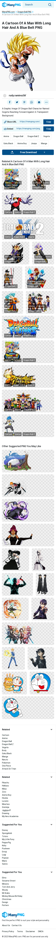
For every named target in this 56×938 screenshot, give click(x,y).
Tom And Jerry (8, 887)
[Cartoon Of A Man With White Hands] (28, 204)
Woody (5, 890)
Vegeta (46, 136)
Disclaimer (30, 931)
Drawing (5, 813)
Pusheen (6, 848)
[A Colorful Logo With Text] (28, 327)
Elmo (4, 878)
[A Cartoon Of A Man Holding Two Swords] (28, 485)
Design (5, 902)
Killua (4, 789)
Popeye (5, 858)
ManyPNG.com (8, 12)
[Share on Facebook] (9, 102)
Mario (4, 861)
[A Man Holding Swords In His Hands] (17, 584)
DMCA (40, 931)
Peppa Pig (6, 842)
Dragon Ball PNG (24, 12)
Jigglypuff (6, 810)
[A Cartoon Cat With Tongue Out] (42, 683)
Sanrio (5, 864)
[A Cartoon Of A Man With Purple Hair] (43, 253)
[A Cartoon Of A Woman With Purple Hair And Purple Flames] (28, 510)
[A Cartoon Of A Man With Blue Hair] (42, 179)
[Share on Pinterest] (24, 102)
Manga (44, 143)
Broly (4, 750)
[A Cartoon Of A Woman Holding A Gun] (15, 609)
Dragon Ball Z (33, 136)
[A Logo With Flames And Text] (28, 376)
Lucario (5, 801)
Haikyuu (5, 786)
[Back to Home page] (11, 5)
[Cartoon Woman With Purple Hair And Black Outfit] (28, 535)
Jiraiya (34, 143)
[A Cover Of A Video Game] (28, 351)
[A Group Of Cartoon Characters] (39, 277)
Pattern (5, 905)
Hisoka (5, 798)
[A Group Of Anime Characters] (28, 633)
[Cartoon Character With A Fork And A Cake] (14, 683)
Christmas (6, 899)
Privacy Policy (8, 931)
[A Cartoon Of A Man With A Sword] (15, 253)
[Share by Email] (39, 102)
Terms (20, 931)
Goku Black (8, 143)
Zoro (4, 792)
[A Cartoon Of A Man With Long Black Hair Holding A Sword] (15, 559)
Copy (48, 122)
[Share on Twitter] (17, 102)
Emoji (4, 852)
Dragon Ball (18, 136)
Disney (5, 830)
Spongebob (7, 833)
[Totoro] (28, 461)
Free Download (28, 152)
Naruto (5, 760)
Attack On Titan (9, 769)
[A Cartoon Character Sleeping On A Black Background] (28, 707)
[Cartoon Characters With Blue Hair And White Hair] (12, 302)
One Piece (6, 766)
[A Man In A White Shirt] (43, 559)
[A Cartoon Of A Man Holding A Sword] (13, 658)
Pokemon (6, 763)
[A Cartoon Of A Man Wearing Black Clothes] (45, 584)
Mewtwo (6, 804)
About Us (6, 925)
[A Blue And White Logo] (28, 228)
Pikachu (5, 783)
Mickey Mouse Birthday (12, 896)
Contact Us (17, 925)
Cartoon (17, 183)
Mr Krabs (6, 893)
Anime (6, 136)
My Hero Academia (10, 816)
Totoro (5, 836)
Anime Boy (22, 143)
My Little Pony (8, 839)
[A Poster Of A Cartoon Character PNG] (14, 179)
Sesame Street (8, 881)
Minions (5, 884)
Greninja (5, 807)
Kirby (4, 845)
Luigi (4, 855)
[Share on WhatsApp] (31, 102)
